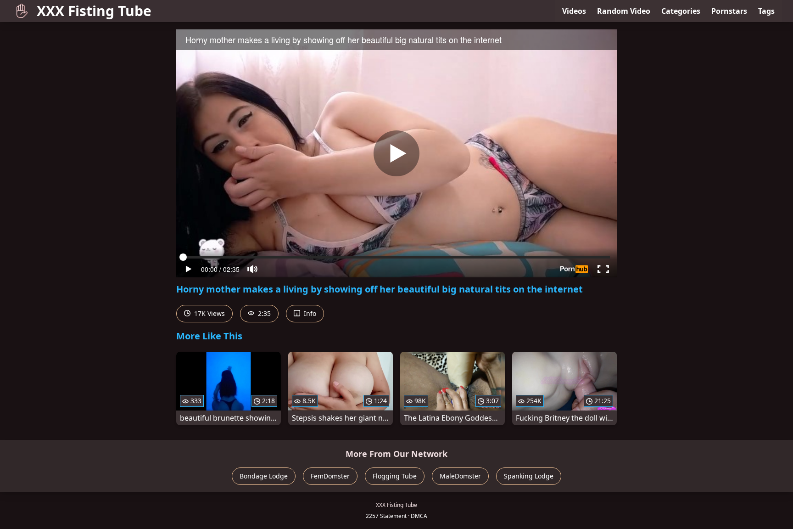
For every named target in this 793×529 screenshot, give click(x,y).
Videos (574, 11)
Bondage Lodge (264, 476)
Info (309, 313)
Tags (766, 11)
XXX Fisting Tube (94, 10)
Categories (680, 11)
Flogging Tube (395, 476)
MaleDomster (460, 476)
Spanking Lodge (528, 476)
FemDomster (330, 476)
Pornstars (729, 11)
